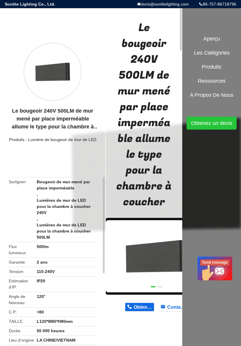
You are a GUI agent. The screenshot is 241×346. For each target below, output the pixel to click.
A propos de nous (211, 95)
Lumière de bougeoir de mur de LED (62, 139)
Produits (16, 139)
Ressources (212, 81)
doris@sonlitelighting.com (165, 4)
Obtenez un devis (211, 123)
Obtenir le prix (144, 307)
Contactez (177, 307)
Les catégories (212, 53)
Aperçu (211, 39)
